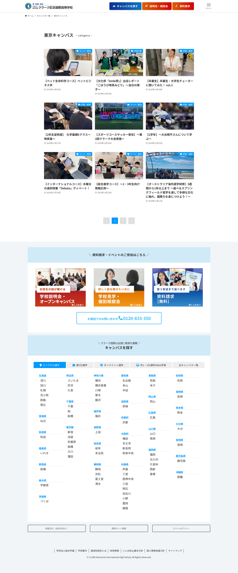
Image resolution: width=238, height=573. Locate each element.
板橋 (70, 446)
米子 (152, 385)
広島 (152, 417)
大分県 (179, 424)
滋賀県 (124, 401)
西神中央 (128, 479)
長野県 (97, 427)
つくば (44, 501)
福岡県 (152, 449)
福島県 (42, 448)
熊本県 (179, 407)
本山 (125, 385)
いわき (44, 453)
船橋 (70, 416)
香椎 (152, 474)
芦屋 (125, 469)
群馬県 (42, 464)
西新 (152, 469)
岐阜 (98, 448)
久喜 (70, 390)
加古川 (126, 493)
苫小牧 (44, 395)
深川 (43, 380)
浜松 (98, 474)
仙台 (43, 421)
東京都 (70, 427)
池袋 (70, 437)
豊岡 (125, 503)
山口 (152, 433)
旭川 (43, 385)
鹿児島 (181, 461)
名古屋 (126, 380)
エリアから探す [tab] (51, 365)
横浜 (98, 380)
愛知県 (124, 375)
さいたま (73, 380)
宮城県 (42, 416)
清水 (98, 484)
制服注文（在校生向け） (56, 528)
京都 (125, 422)
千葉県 (70, 401)
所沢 (70, 385)
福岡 (152, 454)
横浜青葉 (100, 385)
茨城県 (42, 496)
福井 (98, 416)
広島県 (152, 412)
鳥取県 (152, 375)
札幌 (43, 390)
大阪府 (124, 433)
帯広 (43, 405)
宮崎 (180, 445)
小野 (125, 498)
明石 (125, 488)
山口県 (152, 429)
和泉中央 (128, 453)
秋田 (43, 437)
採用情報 (114, 550)
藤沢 (98, 400)
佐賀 (180, 380)
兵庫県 (124, 464)
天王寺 (126, 443)
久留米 (154, 464)
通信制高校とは (98, 550)
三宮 (125, 474)
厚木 (98, 395)
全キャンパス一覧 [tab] (188, 365)
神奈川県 (98, 375)
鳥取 (152, 380)
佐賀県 (179, 375)
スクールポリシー (181, 528)
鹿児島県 (181, 456)
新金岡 (126, 448)
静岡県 (97, 464)
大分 (180, 429)
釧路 (43, 400)
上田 (98, 432)
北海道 (42, 375)
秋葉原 (72, 442)
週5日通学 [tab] (81, 365)
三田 (125, 484)
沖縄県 (179, 472)
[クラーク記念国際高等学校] (49, 6)
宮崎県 (179, 440)
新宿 (70, 432)
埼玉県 (70, 375)
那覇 (180, 477)
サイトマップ (175, 550)
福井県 (97, 411)
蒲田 (70, 456)
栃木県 (42, 480)
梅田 (125, 438)
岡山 (152, 401)
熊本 (180, 412)
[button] (208, 6)
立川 (70, 451)
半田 (125, 390)
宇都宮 (44, 485)
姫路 (125, 508)
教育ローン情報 (119, 528)
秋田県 (42, 432)
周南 (152, 438)
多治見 (99, 453)
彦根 (125, 406)
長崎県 (179, 391)
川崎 (98, 390)
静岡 (98, 469)
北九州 (154, 459)
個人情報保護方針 (156, 550)
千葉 (70, 406)
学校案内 (82, 550)
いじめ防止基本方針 (133, 550)
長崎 (180, 396)
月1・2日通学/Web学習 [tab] (153, 365)
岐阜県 (97, 443)
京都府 (124, 417)
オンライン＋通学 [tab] (113, 365)
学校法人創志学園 (65, 550)
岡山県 (152, 396)
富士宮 (99, 479)
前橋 (43, 469)
